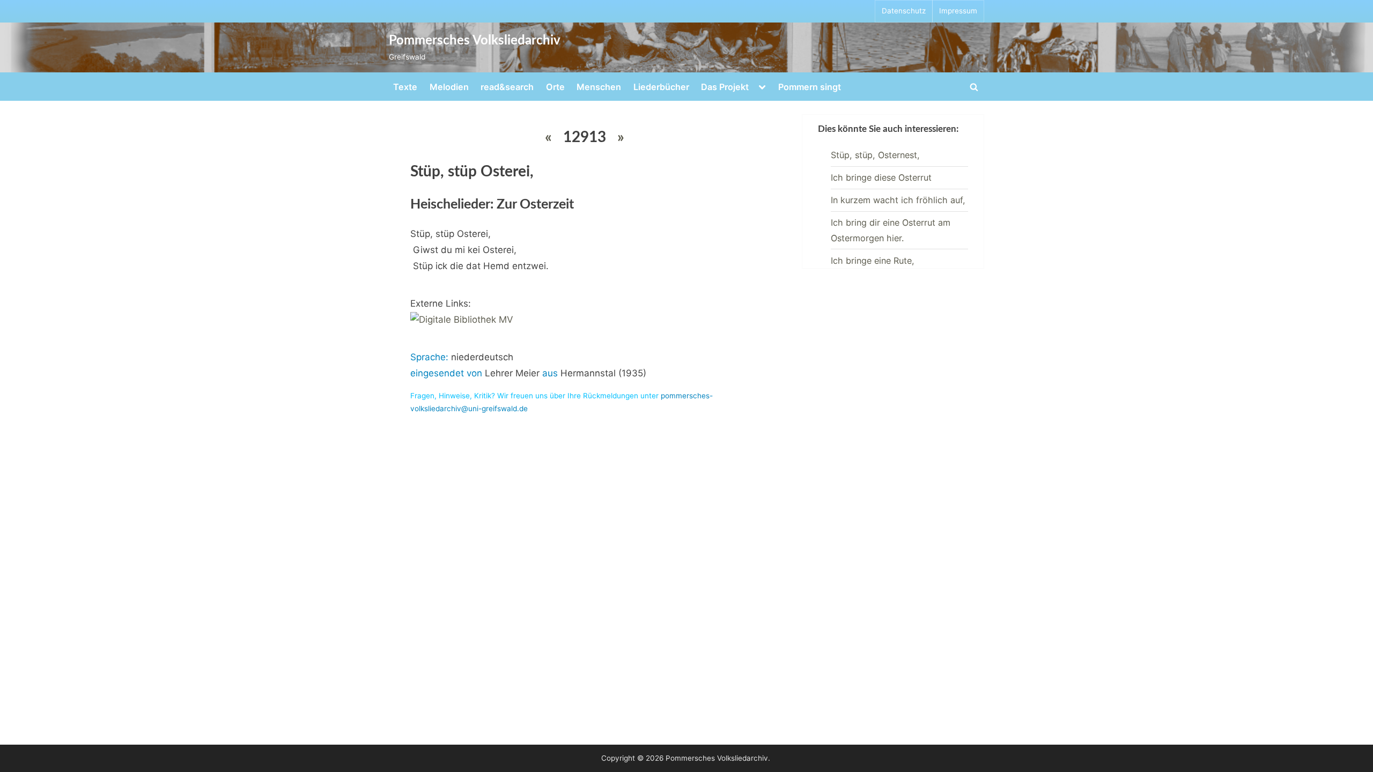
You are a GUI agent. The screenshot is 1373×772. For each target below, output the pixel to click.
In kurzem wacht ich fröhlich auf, (898, 200)
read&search (507, 86)
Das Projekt (725, 86)
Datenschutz (904, 10)
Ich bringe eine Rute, (872, 260)
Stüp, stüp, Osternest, (875, 155)
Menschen (599, 86)
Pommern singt (809, 86)
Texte (405, 86)
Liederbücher (661, 86)
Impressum (958, 10)
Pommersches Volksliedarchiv (474, 40)
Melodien (449, 86)
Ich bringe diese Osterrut (881, 177)
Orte (555, 86)
